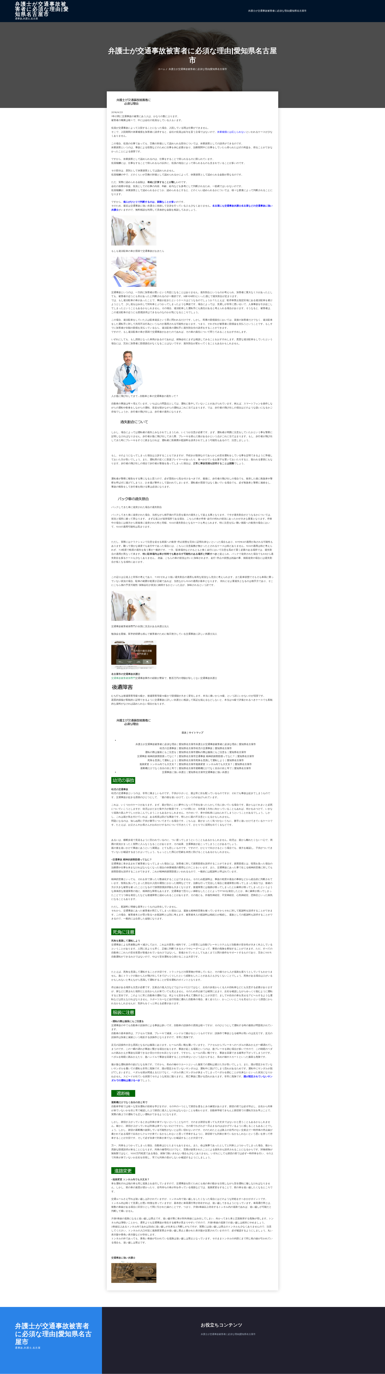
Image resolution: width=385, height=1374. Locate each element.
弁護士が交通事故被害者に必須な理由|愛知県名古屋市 (42, 9)
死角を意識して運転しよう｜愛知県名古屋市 (220, 760)
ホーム (161, 69)
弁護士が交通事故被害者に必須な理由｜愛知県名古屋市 (226, 744)
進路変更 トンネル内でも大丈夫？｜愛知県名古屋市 (224, 764)
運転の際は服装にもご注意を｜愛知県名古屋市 (221, 752)
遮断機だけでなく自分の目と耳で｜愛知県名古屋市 (223, 768)
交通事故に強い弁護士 (217, 772)
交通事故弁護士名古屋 (236, 205)
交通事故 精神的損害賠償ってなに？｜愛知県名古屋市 (225, 756)
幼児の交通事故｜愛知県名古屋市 (214, 748)
